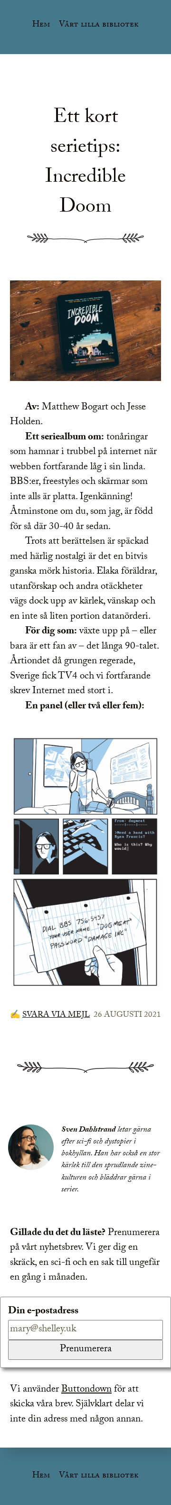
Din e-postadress (43, 1312)
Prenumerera (86, 1349)
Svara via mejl (56, 1015)
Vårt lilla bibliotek (99, 25)
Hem (41, 25)
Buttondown (86, 1390)
